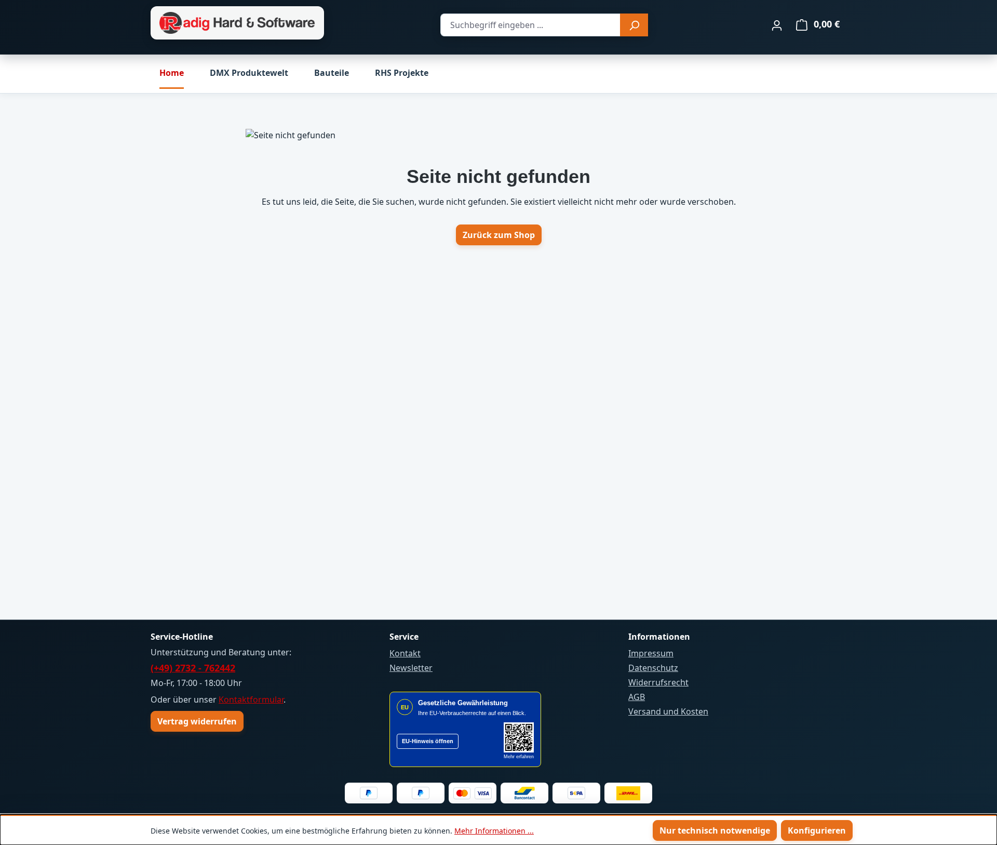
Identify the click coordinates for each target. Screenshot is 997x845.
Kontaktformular (251, 699)
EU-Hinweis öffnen (427, 741)
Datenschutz (653, 668)
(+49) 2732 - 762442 (193, 668)
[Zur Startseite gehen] (237, 23)
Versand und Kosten (668, 711)
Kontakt (405, 653)
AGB (636, 697)
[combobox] (530, 25)
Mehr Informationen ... (494, 831)
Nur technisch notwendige (714, 830)
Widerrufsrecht (658, 682)
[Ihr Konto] (776, 25)
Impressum (650, 653)
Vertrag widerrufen (197, 721)
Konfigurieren (817, 830)
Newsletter (411, 668)
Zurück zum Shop (499, 235)
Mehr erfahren (519, 756)
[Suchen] (634, 25)
